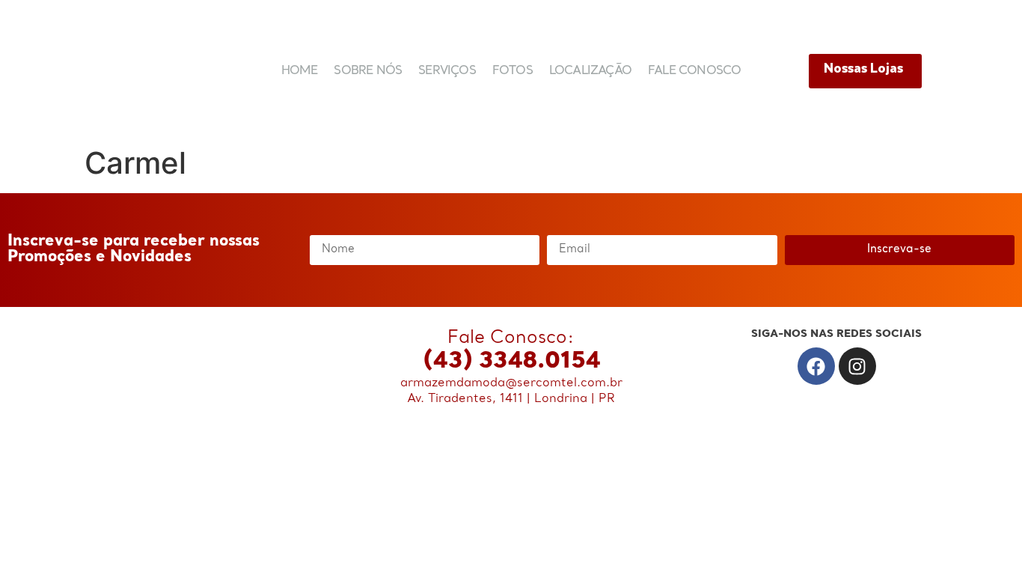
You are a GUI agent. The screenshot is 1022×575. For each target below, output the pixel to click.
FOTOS (512, 71)
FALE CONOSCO (694, 71)
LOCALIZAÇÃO (590, 71)
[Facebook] (816, 366)
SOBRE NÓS (368, 71)
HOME (299, 71)
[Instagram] (857, 366)
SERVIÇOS (447, 71)
